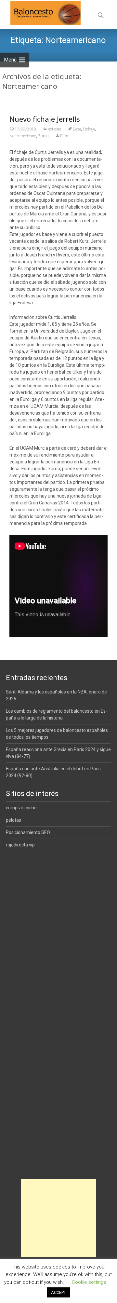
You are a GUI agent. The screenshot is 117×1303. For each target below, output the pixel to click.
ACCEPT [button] (58, 1292)
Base (77, 129)
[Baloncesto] (40, 13)
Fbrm (65, 136)
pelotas (13, 820)
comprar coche (21, 807)
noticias (54, 129)
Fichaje (89, 129)
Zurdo (43, 136)
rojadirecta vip (20, 844)
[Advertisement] (58, 1218)
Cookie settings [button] (89, 1282)
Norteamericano (22, 136)
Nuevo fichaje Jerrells (44, 119)
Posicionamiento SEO (28, 832)
